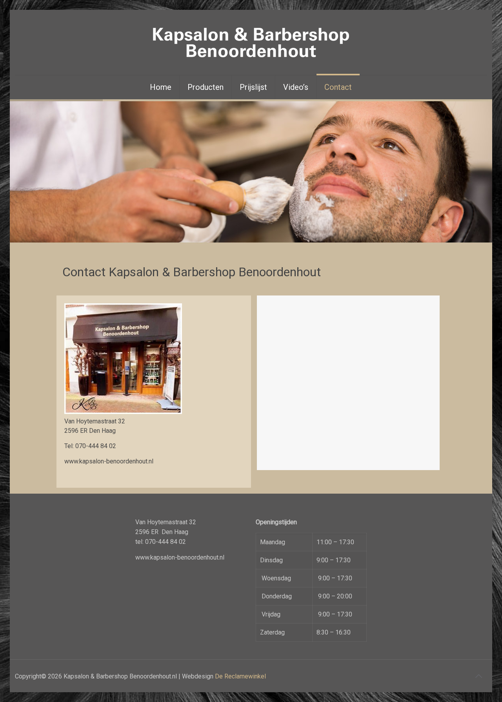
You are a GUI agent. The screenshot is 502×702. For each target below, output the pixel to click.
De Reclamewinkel (240, 676)
